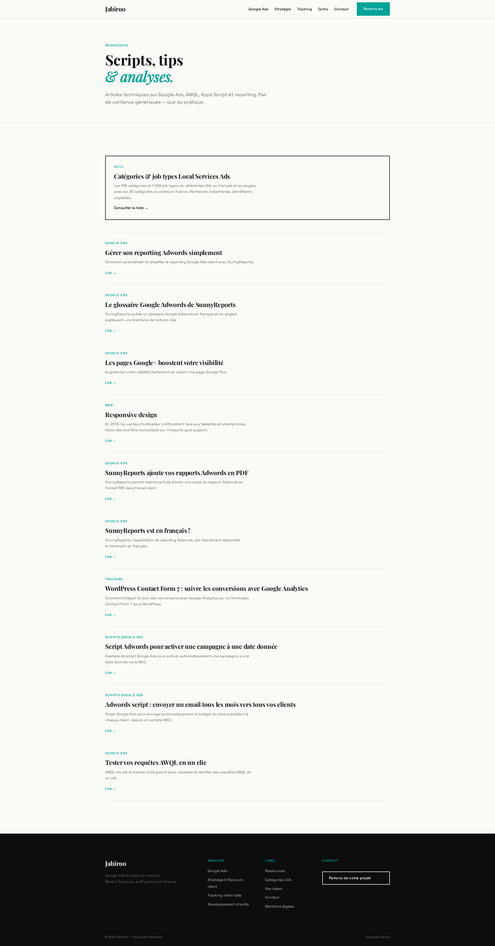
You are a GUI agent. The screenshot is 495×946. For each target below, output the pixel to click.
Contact (341, 9)
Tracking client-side (224, 895)
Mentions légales (279, 906)
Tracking (304, 9)
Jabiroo (115, 863)
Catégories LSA (278, 879)
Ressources (275, 870)
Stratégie (283, 9)
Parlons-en (373, 8)
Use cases (273, 888)
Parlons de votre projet (350, 878)
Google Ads (258, 9)
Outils (323, 9)
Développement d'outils (228, 904)
